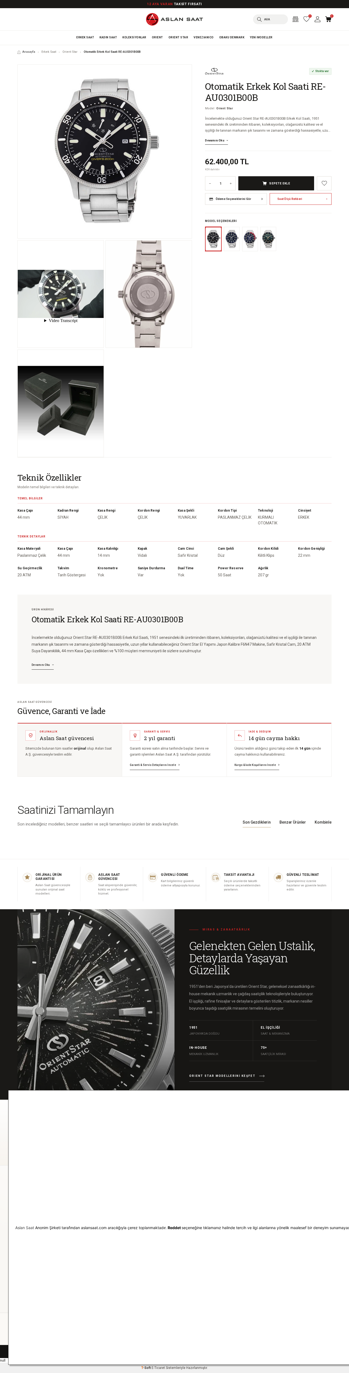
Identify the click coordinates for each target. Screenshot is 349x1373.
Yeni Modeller (261, 37)
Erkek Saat (85, 37)
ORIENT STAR (178, 37)
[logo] (174, 19)
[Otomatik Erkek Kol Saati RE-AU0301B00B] (104, 151)
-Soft (146, 1368)
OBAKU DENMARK (232, 37)
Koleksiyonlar (134, 37)
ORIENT (157, 37)
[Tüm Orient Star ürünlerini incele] (214, 71)
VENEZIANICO (204, 37)
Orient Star (69, 52)
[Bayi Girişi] (295, 19)
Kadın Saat (108, 37)
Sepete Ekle (279, 183)
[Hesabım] (317, 19)
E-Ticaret (158, 1368)
